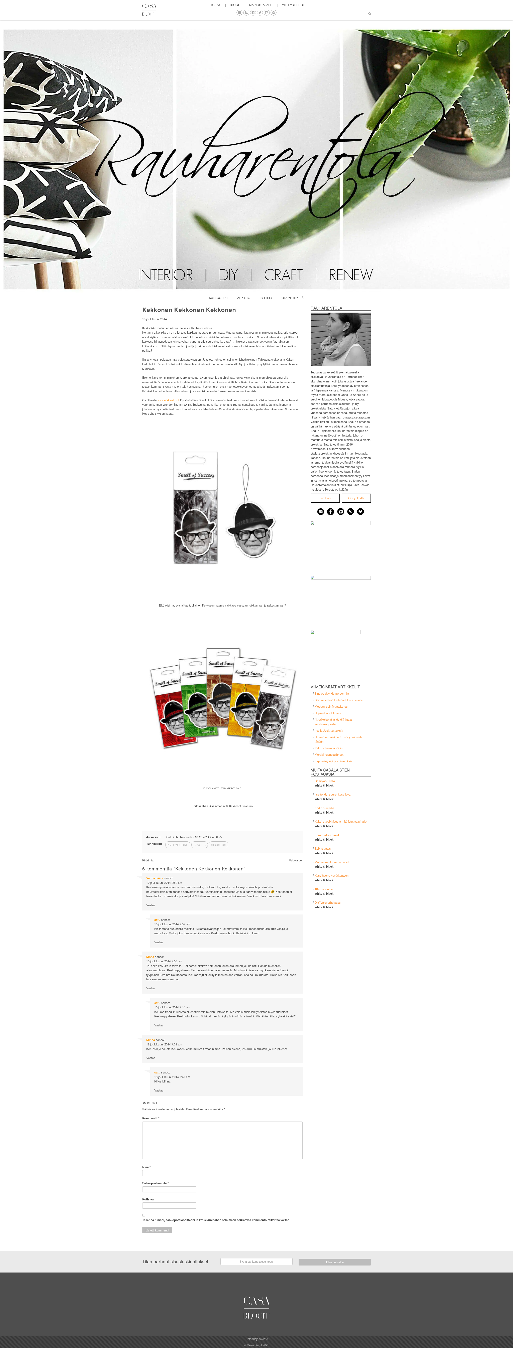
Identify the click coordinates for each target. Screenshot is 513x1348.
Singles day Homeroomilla (332, 693)
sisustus (218, 845)
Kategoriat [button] (218, 298)
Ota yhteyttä (293, 298)
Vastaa (150, 905)
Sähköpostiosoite (155, 1183)
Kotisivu (148, 1199)
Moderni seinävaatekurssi (331, 706)
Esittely (265, 298)
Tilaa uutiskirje (335, 1262)
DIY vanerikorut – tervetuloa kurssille (339, 700)
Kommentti (151, 1118)
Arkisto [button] (243, 298)
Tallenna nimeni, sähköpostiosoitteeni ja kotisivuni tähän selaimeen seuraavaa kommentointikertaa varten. (216, 1220)
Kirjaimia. (148, 860)
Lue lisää (325, 498)
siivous (200, 845)
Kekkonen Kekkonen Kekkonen (189, 309)
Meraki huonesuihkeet (329, 754)
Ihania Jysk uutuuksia (329, 730)
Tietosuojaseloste (256, 1339)
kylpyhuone (178, 845)
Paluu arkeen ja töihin (328, 748)
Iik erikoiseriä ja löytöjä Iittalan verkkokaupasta (334, 721)
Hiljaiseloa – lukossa (328, 713)
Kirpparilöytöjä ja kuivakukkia (333, 761)
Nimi (146, 1167)
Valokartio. (296, 860)
